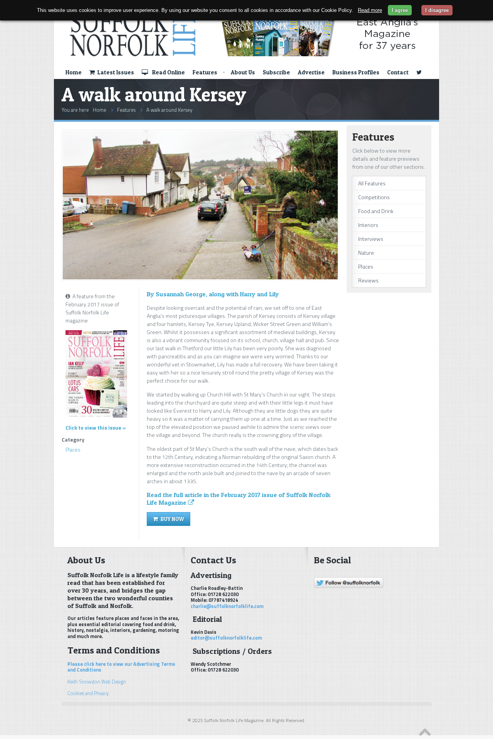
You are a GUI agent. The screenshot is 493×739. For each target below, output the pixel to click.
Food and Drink (376, 211)
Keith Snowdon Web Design (96, 681)
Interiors (368, 225)
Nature (366, 253)
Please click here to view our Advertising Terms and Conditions (121, 666)
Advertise (311, 72)
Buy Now (171, 519)
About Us (243, 72)
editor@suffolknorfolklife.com (226, 638)
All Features (372, 183)
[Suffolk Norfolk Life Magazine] (242, 33)
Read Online (168, 72)
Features (205, 72)
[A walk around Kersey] (200, 277)
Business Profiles (355, 72)
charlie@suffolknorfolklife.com (227, 606)
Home (73, 72)
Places (72, 449)
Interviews (370, 239)
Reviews (368, 280)
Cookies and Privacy (88, 693)
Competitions (374, 197)
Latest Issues (115, 72)
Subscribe (276, 72)
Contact (398, 72)
